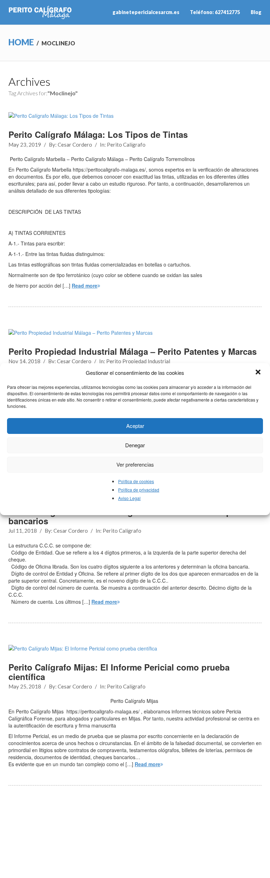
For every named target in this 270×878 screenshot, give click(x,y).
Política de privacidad (138, 490)
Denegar (135, 445)
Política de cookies (136, 481)
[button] (259, 372)
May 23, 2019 (24, 144)
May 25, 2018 (24, 686)
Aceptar (135, 425)
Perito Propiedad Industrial (138, 361)
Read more (84, 285)
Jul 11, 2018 (22, 530)
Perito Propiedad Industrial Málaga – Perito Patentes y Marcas (132, 351)
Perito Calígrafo (126, 144)
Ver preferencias (135, 464)
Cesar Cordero (75, 144)
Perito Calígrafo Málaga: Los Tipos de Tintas (98, 134)
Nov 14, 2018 (24, 361)
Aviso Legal (129, 498)
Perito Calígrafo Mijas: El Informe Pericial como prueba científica (119, 671)
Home (21, 42)
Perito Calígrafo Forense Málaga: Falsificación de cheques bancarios (125, 516)
